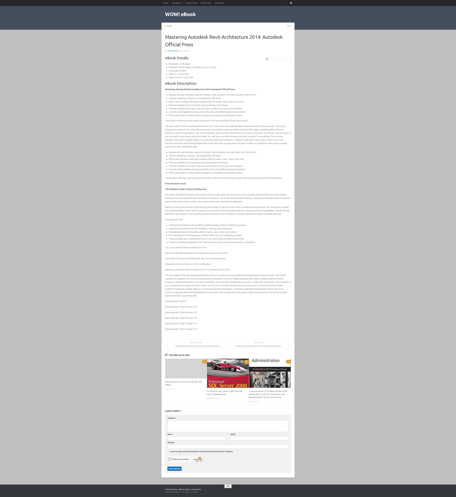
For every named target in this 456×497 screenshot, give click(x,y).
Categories (176, 3)
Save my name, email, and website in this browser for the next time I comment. (201, 451)
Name (170, 434)
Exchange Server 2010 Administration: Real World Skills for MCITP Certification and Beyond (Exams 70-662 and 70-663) (268, 394)
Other (168, 26)
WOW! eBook (180, 14)
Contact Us (219, 3)
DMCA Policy (206, 3)
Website (170, 443)
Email (233, 434)
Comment (171, 418)
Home (165, 3)
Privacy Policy (191, 3)
